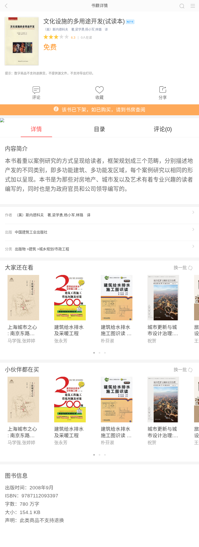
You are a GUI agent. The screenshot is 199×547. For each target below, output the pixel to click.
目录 (99, 129)
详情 (36, 129)
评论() (163, 129)
